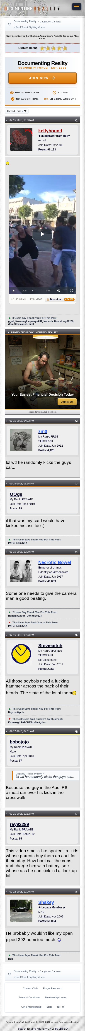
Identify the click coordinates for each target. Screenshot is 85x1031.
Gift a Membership (31, 1006)
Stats (49, 1006)
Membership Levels (56, 997)
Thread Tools (15, 111)
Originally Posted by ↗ (30, 773)
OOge (16, 494)
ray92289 (19, 824)
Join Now (39, 78)
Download (61, 299)
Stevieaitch (50, 645)
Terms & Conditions (29, 997)
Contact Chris (30, 988)
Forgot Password (52, 988)
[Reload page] (9, 24)
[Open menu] (76, 6)
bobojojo (19, 741)
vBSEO (63, 1028)
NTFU (60, 1006)
